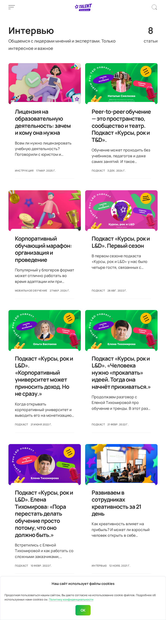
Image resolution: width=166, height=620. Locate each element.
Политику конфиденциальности (71, 599)
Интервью (99, 566)
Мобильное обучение (31, 290)
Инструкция (24, 170)
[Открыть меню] (11, 7)
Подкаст (98, 170)
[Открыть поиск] (154, 7)
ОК (83, 610)
